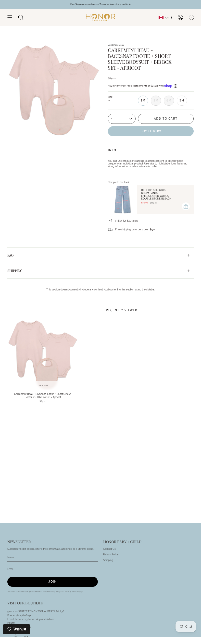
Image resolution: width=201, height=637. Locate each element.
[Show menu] (10, 17)
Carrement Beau (116, 45)
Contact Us (109, 549)
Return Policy (110, 554)
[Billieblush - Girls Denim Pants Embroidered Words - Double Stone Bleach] (122, 199)
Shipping (15, 270)
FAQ (10, 255)
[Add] (186, 206)
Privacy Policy (55, 591)
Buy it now (150, 131)
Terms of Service (71, 591)
